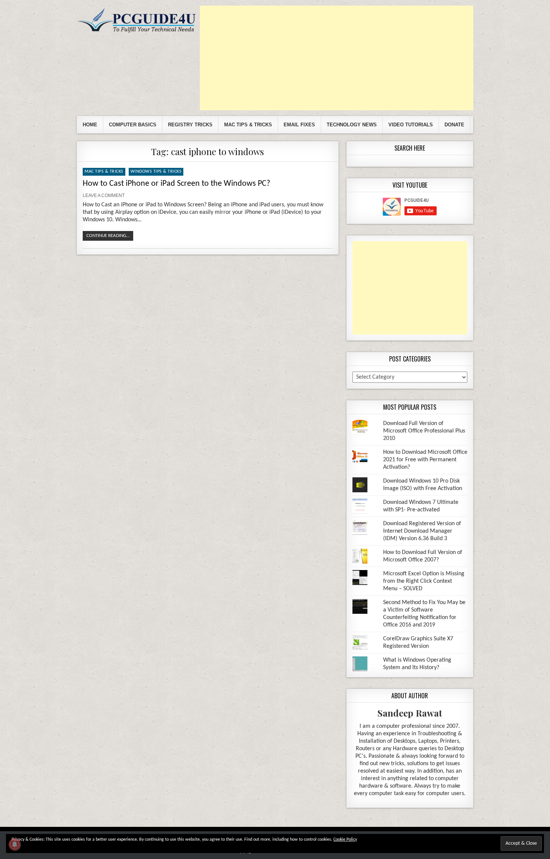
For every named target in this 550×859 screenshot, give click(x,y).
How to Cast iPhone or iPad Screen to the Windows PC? (176, 183)
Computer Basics (132, 124)
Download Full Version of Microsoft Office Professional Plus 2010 (424, 431)
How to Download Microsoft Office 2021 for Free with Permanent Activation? (425, 459)
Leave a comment (104, 195)
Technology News (352, 124)
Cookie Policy (345, 839)
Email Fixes (299, 124)
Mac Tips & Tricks (248, 124)
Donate (454, 124)
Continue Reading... (107, 235)
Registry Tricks (190, 124)
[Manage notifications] (15, 844)
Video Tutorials (410, 124)
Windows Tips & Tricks (156, 171)
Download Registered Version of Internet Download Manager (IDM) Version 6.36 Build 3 (422, 531)
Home (90, 124)
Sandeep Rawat (410, 713)
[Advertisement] (336, 58)
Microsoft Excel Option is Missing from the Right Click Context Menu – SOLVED (423, 581)
